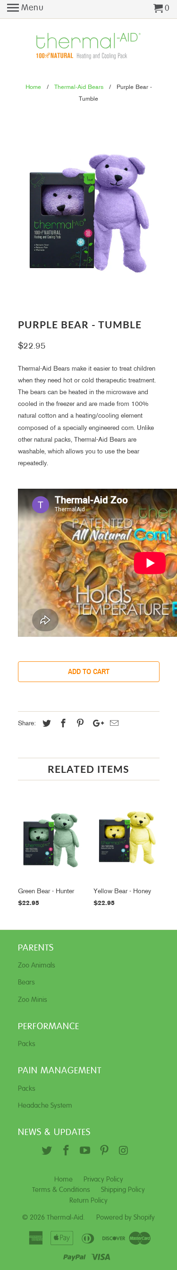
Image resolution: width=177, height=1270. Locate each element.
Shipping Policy (123, 1189)
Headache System (45, 1105)
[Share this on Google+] (95, 724)
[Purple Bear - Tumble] (89, 213)
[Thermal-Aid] (89, 47)
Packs (26, 1044)
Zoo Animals (36, 965)
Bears (26, 982)
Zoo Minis (32, 999)
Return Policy (88, 1200)
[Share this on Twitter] (45, 724)
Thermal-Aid (65, 1217)
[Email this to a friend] (112, 724)
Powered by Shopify (125, 1217)
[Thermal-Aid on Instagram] (124, 1151)
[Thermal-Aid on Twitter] (48, 1151)
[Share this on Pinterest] (78, 724)
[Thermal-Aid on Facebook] (67, 1151)
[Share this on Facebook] (61, 724)
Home (63, 1179)
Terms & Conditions (61, 1189)
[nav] (25, 9)
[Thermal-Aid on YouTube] (86, 1151)
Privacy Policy (103, 1179)
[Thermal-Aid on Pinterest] (105, 1151)
